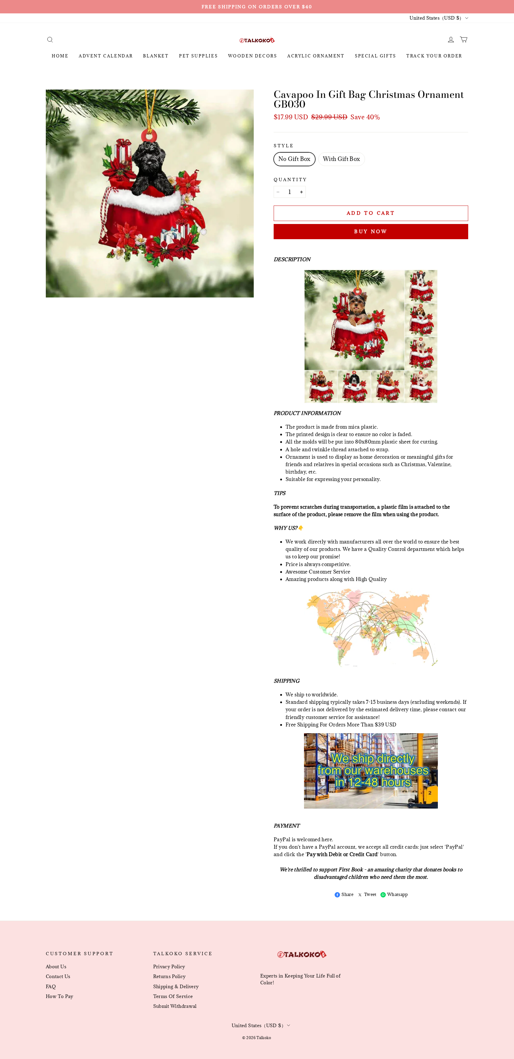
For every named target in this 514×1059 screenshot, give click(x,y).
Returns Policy (169, 976)
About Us (56, 966)
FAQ (51, 986)
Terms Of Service (173, 996)
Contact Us (58, 976)
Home (60, 56)
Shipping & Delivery (176, 986)
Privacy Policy (169, 966)
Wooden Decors (252, 56)
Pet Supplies (198, 56)
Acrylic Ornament (316, 56)
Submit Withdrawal (175, 1006)
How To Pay (59, 996)
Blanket (156, 56)
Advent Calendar (106, 56)
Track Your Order (434, 56)
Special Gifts (375, 56)
